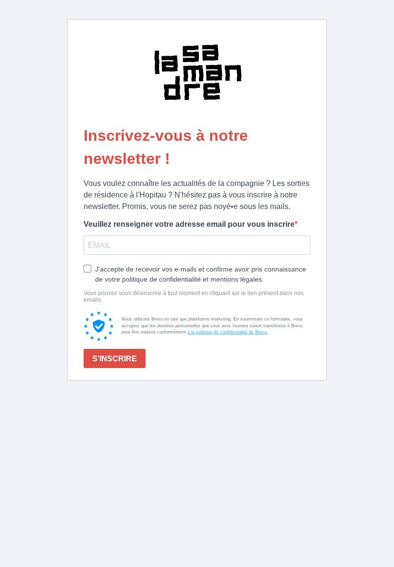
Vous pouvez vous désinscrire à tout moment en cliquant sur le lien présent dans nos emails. (194, 296)
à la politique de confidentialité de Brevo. (227, 332)
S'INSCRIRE (114, 359)
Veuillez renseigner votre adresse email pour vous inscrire (189, 224)
